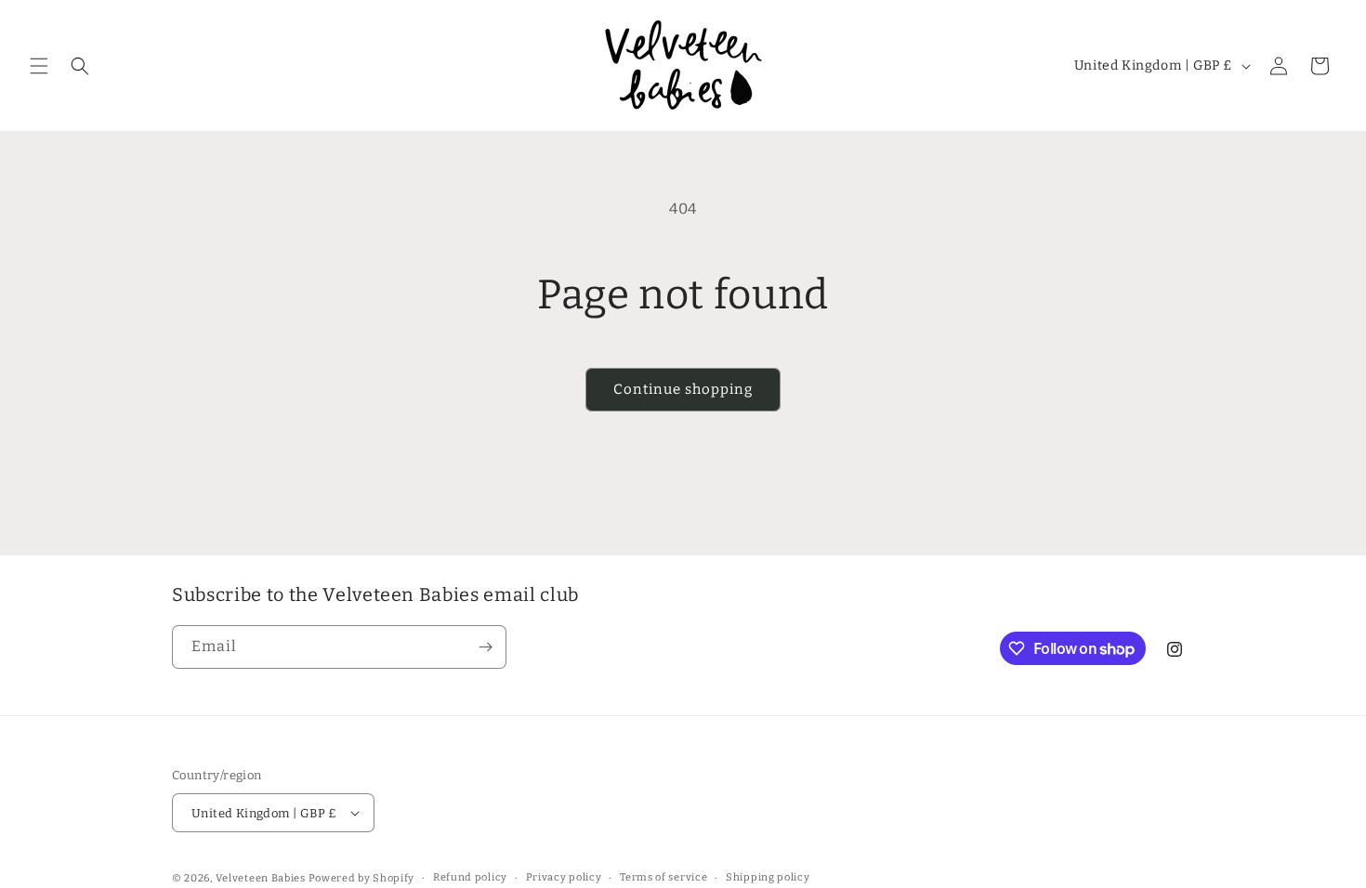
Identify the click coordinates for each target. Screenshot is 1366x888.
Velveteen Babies (262, 878)
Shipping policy (768, 877)
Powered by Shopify (362, 878)
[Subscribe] (485, 647)
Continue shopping (683, 389)
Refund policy (470, 877)
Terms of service (663, 877)
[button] (39, 66)
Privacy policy (564, 877)
